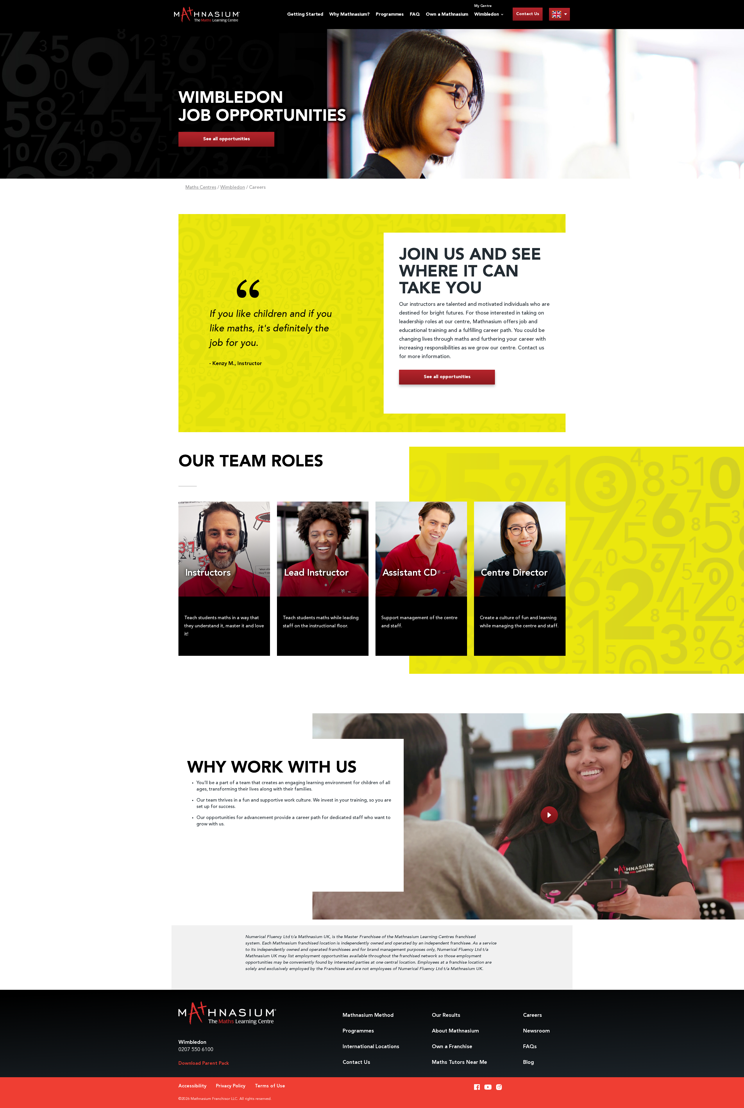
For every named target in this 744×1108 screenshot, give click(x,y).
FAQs (530, 1046)
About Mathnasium (455, 1031)
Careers (532, 1015)
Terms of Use (270, 1086)
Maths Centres (200, 187)
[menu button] (559, 14)
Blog (528, 1062)
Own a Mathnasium (447, 14)
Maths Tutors (459, 1062)
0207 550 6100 (195, 1049)
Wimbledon (232, 187)
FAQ (415, 14)
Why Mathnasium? (349, 14)
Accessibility (192, 1086)
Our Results (446, 1015)
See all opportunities (226, 139)
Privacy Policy (230, 1086)
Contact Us (527, 14)
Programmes (390, 14)
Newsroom (536, 1031)
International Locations (371, 1046)
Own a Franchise (452, 1046)
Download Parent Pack (203, 1063)
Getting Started (305, 14)
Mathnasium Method (368, 1015)
